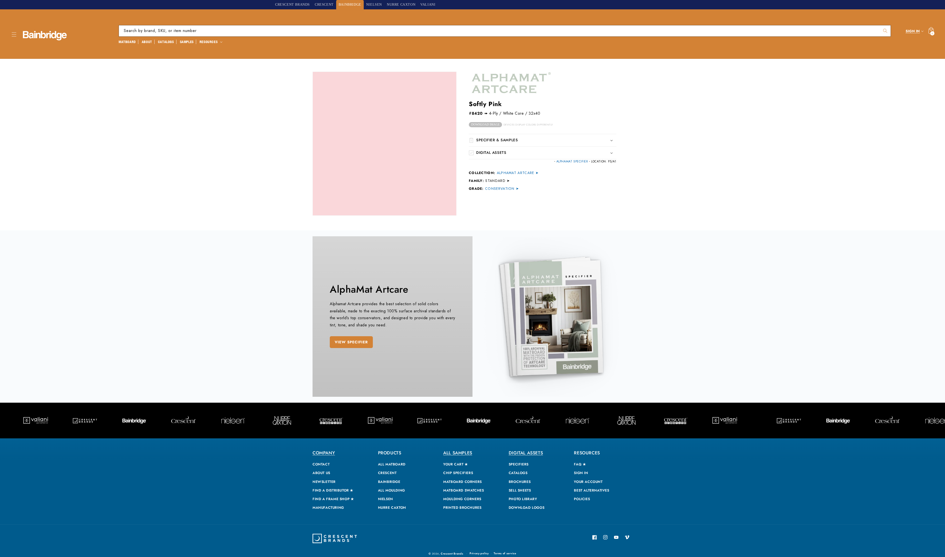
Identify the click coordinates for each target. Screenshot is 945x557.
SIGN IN (581, 472)
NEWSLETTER (324, 481)
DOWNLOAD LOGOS (526, 507)
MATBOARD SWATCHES (463, 490)
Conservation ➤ (502, 188)
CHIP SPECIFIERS (458, 472)
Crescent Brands (452, 554)
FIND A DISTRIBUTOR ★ (333, 490)
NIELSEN (385, 498)
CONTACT (321, 464)
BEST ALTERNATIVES (591, 490)
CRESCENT (387, 472)
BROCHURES (520, 481)
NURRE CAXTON (392, 507)
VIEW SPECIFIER (351, 342)
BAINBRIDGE (389, 481)
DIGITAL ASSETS (526, 453)
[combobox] (505, 30)
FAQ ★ (580, 464)
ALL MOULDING (391, 490)
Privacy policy (479, 553)
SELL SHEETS (520, 490)
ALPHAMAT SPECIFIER (572, 161)
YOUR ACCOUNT (588, 481)
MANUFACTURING (328, 507)
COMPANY (324, 453)
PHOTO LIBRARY (523, 498)
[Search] (885, 30)
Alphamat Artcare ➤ (518, 172)
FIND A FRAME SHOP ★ (333, 498)
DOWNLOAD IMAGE (485, 124)
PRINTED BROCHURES (462, 507)
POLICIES (582, 498)
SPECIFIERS (519, 464)
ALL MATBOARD (392, 464)
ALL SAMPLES (457, 453)
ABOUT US (321, 472)
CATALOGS (518, 472)
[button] (14, 34)
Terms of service (505, 553)
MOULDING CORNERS (462, 498)
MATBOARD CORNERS (462, 481)
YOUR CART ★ (455, 464)
